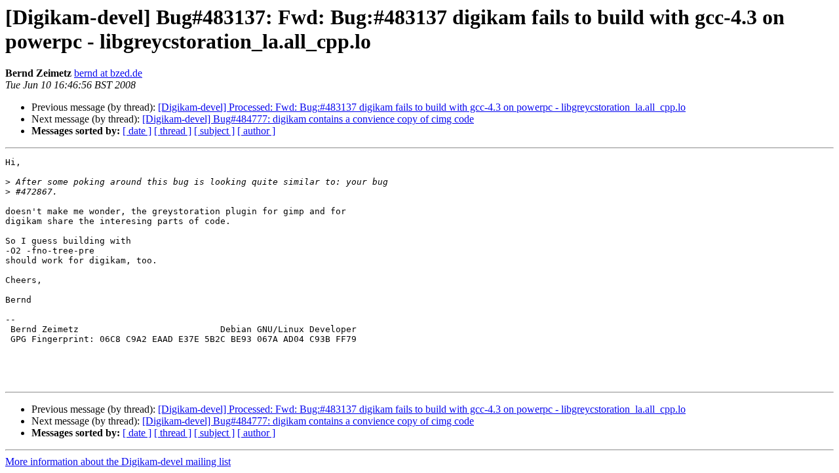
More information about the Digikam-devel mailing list (118, 461)
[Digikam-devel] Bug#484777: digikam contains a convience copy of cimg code (308, 118)
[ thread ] (172, 130)
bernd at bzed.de (108, 73)
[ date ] (137, 130)
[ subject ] (214, 130)
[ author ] (256, 130)
